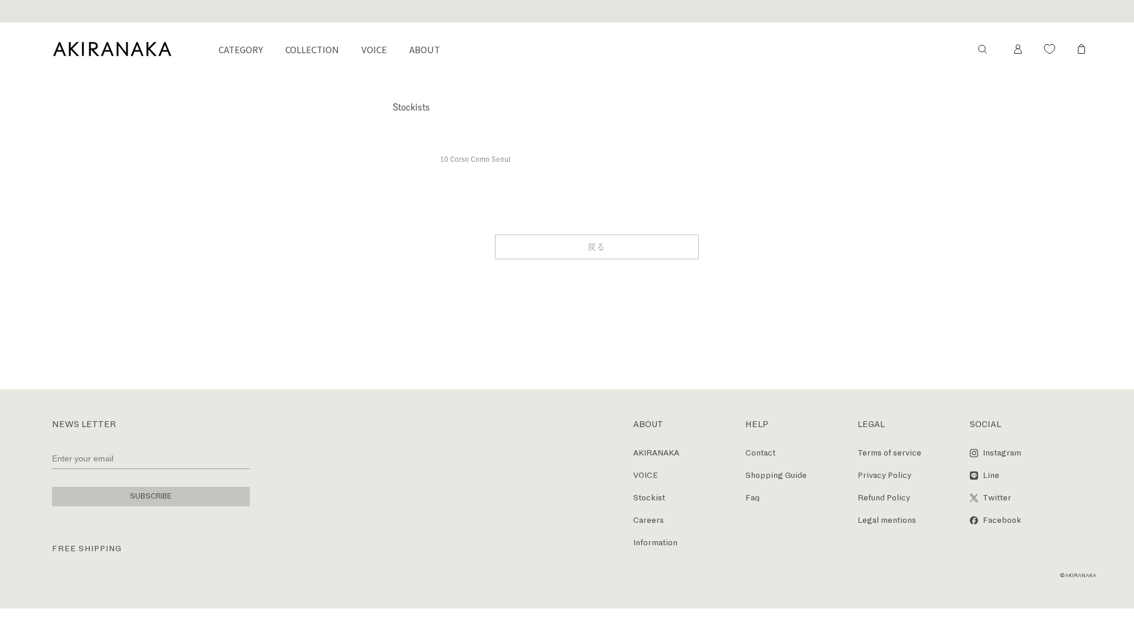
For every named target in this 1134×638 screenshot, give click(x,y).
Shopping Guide (776, 475)
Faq (752, 497)
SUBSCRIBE (151, 496)
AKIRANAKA (656, 452)
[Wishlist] (1049, 49)
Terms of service (889, 452)
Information (655, 542)
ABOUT (424, 49)
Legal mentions (887, 520)
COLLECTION (312, 49)
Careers (648, 520)
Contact (760, 452)
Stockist (649, 497)
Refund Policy (884, 497)
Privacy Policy (884, 475)
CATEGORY (241, 49)
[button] (982, 49)
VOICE (374, 49)
